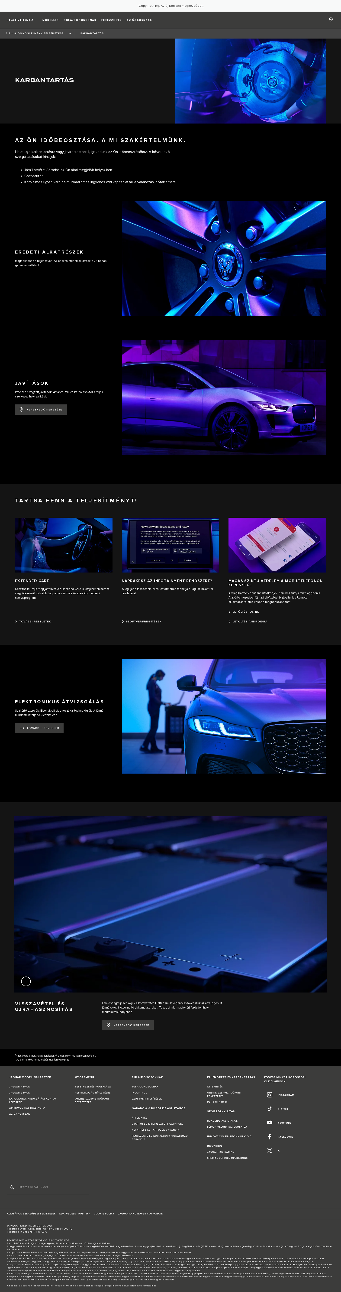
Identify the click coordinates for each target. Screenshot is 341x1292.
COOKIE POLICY (104, 1213)
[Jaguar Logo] (20, 20)
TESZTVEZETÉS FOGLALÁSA (93, 1086)
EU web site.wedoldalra (318, 1276)
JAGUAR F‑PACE (19, 1086)
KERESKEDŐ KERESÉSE (44, 409)
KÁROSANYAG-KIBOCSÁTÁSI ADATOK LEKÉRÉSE (33, 1100)
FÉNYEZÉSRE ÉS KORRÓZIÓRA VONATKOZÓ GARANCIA (160, 1138)
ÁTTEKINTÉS (140, 1117)
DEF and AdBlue (217, 1101)
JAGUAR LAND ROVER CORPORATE (140, 1213)
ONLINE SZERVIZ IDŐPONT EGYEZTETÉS (92, 1100)
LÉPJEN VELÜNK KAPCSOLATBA (227, 1127)
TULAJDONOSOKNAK (145, 1086)
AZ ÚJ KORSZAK (19, 1114)
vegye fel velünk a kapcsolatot (72, 1285)
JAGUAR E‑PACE (19, 1092)
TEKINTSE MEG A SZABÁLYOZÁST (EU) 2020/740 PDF (38, 1240)
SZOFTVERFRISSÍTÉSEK (147, 1098)
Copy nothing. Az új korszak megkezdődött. (171, 6)
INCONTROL (139, 1092)
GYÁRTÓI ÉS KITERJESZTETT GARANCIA (157, 1124)
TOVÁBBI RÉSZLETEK (43, 728)
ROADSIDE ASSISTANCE (222, 1121)
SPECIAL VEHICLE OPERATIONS (227, 1158)
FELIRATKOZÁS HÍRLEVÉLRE (93, 1092)
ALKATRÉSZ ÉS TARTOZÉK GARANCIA (156, 1130)
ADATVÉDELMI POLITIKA (74, 1213)
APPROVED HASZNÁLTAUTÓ (27, 1107)
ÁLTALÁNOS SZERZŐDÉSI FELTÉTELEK (31, 1213)
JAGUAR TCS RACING (221, 1152)
